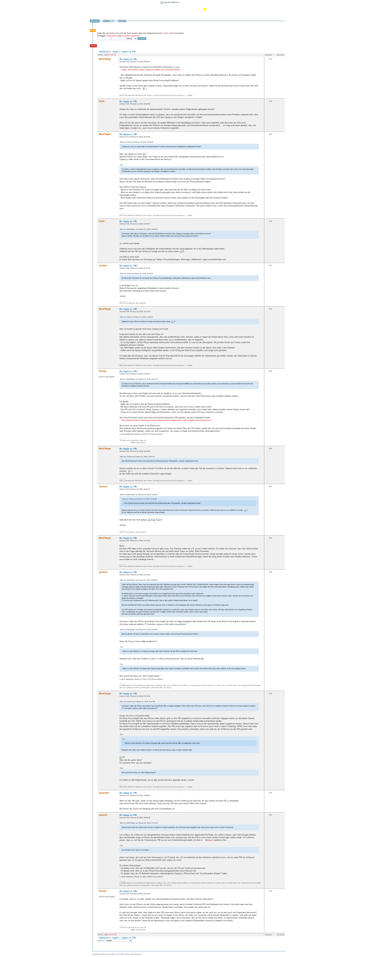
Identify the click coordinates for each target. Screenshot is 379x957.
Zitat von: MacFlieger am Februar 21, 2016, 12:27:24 (139, 379)
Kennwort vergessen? (131, 36)
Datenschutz (105, 954)
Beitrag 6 (209, 840)
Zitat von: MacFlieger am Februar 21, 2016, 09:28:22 (139, 580)
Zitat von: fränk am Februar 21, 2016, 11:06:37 (136, 273)
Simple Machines (136, 954)
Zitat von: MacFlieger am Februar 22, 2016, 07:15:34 (139, 823)
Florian (103, 371)
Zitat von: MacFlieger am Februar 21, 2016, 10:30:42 (139, 229)
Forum (93, 46)
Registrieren (112, 36)
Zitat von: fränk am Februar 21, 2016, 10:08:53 (136, 142)
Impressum (96, 954)
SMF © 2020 (125, 954)
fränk (102, 101)
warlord (103, 572)
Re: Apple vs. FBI (128, 59)
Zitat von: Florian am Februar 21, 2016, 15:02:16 (137, 456)
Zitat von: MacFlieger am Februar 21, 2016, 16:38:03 (139, 494)
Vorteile (165, 33)
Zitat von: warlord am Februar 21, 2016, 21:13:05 (137, 701)
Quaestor (104, 793)
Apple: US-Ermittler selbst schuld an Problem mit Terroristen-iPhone (151, 70)
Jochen (103, 265)
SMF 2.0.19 (115, 954)
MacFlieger (105, 59)
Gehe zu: (100, 940)
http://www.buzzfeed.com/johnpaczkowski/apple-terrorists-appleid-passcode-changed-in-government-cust (166, 420)
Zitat (270, 59)
